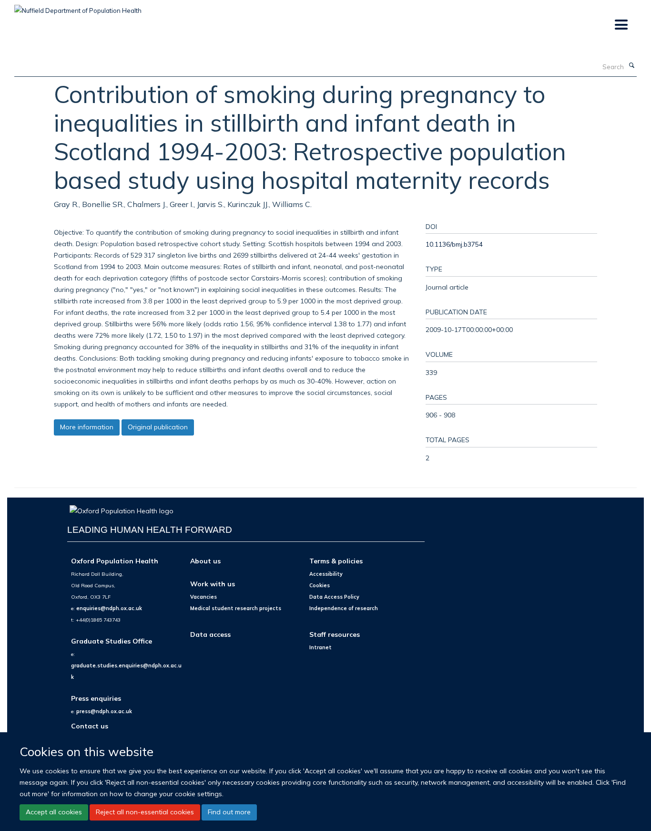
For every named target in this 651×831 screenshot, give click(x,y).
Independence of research (343, 608)
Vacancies (203, 596)
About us (205, 561)
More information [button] (86, 427)
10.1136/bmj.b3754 (454, 244)
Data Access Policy (334, 596)
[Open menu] (621, 25)
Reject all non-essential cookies (145, 812)
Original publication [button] (158, 427)
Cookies (319, 585)
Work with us (212, 584)
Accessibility (326, 574)
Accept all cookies (54, 812)
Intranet (320, 647)
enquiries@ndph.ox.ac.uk (109, 608)
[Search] (631, 66)
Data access (210, 634)
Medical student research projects (235, 608)
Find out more (229, 812)
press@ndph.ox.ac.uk (104, 711)
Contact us (89, 726)
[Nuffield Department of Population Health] (78, 7)
